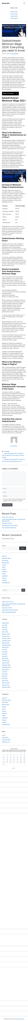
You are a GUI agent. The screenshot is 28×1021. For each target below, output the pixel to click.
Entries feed (5, 737)
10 (3, 757)
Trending (4, 580)
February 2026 (6, 634)
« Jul (13, 768)
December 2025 (6, 638)
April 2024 (4, 678)
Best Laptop (5, 560)
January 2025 (5, 662)
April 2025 (4, 656)
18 (7, 759)
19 (10, 759)
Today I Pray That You (7, 517)
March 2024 (5, 680)
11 (7, 757)
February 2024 (6, 682)
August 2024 (5, 669)
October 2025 (5, 642)
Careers (4, 564)
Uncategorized (6, 582)
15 (20, 757)
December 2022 (6, 687)
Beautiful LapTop (6, 558)
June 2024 (5, 673)
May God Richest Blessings (9, 527)
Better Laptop (5, 562)
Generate (5, 3)
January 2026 (5, 636)
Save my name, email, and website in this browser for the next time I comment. (14, 499)
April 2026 (4, 629)
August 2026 (5, 623)
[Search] (23, 590)
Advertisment (14, 16)
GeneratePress (20, 1019)
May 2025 (4, 654)
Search (4, 545)
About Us (4, 556)
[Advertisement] (14, 871)
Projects (4, 578)
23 (24, 759)
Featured (4, 571)
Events (3, 567)
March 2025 (5, 658)
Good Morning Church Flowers (10, 525)
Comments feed (6, 739)
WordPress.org (6, 742)
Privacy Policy (14, 11)
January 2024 (5, 685)
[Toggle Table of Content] (16, 93)
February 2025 (6, 660)
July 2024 (4, 671)
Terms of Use (14, 13)
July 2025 (4, 649)
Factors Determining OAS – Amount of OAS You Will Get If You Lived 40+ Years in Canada (13, 455)
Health (3, 573)
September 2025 (6, 645)
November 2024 (6, 665)
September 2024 (6, 667)
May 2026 (4, 627)
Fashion (4, 569)
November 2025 (6, 640)
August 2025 (5, 647)
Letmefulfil (6, 451)
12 (10, 757)
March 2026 (5, 631)
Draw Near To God (7, 523)
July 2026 (4, 625)
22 (20, 759)
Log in (3, 735)
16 (24, 757)
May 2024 (4, 676)
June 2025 (4, 651)
